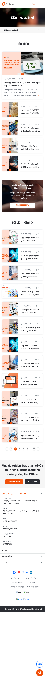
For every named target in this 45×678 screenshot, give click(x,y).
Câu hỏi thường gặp (17, 587)
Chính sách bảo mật (17, 582)
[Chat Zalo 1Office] (39, 664)
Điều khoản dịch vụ (14, 578)
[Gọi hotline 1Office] (39, 672)
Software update (33, 587)
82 (34, 449)
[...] (37, 95)
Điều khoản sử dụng (32, 578)
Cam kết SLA (32, 582)
